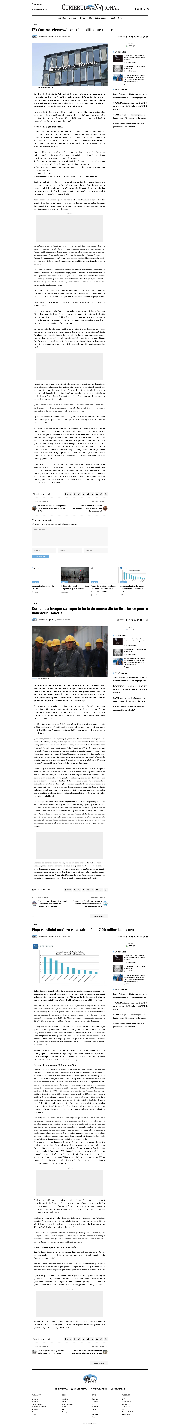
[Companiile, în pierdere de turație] (46, 575)
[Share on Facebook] (126, 36)
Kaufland (71, 1076)
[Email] (141, 36)
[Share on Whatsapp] (135, 36)
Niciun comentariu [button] (99, 916)
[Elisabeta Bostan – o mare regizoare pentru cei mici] (118, 68)
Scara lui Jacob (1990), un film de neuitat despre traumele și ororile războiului (134, 58)
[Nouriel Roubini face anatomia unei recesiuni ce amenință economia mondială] (105, 575)
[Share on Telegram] (92, 494)
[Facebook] (135, 9)
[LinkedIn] (141, 9)
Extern (127, 84)
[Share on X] (129, 36)
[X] (138, 9)
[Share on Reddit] (88, 494)
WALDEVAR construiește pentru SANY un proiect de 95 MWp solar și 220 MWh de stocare (130, 106)
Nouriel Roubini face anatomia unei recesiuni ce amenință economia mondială (103, 589)
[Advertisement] (69, 228)
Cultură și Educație (131, 62)
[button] (44, 4)
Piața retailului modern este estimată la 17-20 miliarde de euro (132, 589)
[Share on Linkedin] (138, 36)
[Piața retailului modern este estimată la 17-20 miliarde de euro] (134, 575)
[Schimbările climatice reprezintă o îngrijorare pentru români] (75, 575)
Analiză (34, 25)
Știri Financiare (121, 90)
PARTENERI (126, 1395)
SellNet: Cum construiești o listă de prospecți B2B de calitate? (128, 125)
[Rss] (143, 9)
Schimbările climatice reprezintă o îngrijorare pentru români (75, 587)
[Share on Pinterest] (132, 36)
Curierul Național (47, 36)
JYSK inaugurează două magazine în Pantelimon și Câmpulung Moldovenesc (129, 116)
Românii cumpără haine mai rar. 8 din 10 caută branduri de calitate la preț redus (130, 96)
